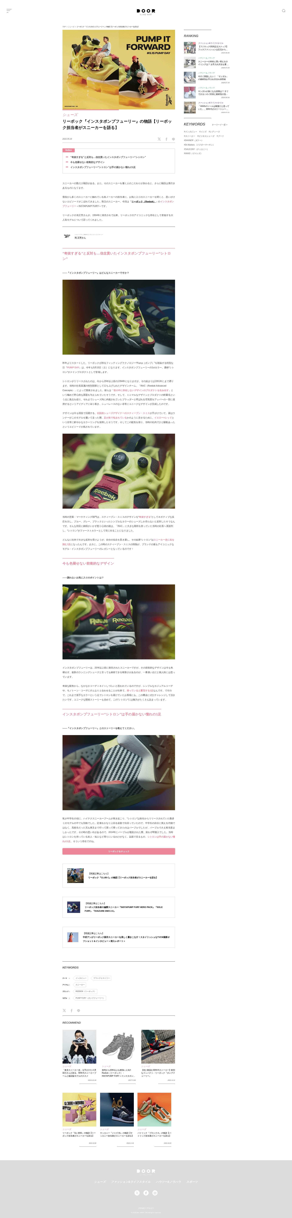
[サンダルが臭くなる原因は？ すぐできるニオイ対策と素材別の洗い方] (190, 92)
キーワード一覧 (219, 125)
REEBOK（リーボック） (86, 991)
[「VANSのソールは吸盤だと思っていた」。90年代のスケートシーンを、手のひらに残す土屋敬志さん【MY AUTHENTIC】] (190, 107)
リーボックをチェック (119, 851)
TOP (64, 27)
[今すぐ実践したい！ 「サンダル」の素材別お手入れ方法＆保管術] (190, 78)
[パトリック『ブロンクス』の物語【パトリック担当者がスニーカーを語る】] (154, 1109)
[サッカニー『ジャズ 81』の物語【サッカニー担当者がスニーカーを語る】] (117, 1109)
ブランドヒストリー (101, 978)
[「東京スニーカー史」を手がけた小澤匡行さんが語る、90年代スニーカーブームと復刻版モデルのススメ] (79, 1047)
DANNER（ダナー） (194, 140)
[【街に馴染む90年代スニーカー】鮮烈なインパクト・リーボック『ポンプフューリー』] (158, 1047)
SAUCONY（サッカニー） (197, 149)
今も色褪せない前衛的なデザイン (87, 162)
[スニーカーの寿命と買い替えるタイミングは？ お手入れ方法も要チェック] (190, 63)
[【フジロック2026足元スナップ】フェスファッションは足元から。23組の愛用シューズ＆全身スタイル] (190, 48)
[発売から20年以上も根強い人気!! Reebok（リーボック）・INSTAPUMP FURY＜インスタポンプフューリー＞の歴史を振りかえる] (119, 1047)
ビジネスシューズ (206, 136)
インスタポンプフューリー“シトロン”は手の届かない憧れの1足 (103, 167)
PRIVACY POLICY (146, 1208)
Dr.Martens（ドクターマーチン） (200, 145)
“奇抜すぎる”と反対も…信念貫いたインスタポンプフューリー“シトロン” (108, 157)
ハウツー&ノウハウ (168, 1181)
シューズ (71, 27)
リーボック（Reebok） (143, 201)
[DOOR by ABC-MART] (146, 12)
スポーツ (192, 1181)
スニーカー (80, 985)
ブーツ (221, 136)
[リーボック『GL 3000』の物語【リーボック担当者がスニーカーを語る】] (79, 1109)
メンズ (203, 132)
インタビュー (81, 978)
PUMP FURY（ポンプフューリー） (90, 998)
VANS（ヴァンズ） (193, 153)
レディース (215, 132)
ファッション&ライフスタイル (131, 1181)
